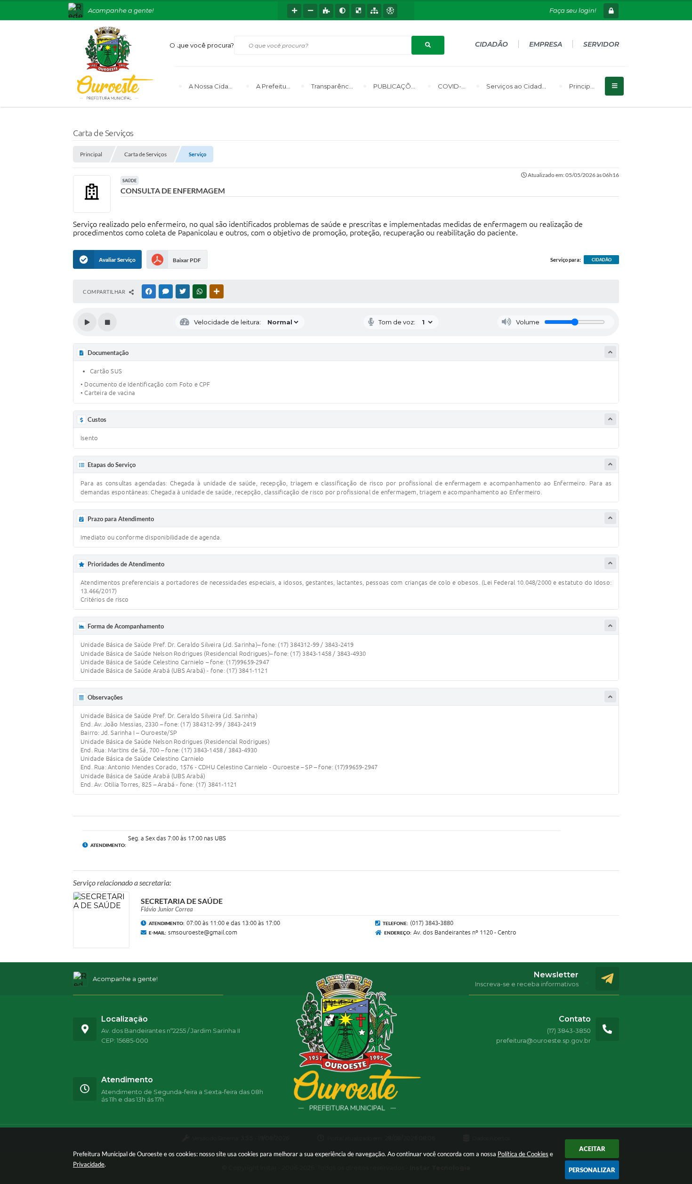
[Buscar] (427, 45)
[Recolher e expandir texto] (610, 352)
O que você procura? (201, 45)
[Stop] (107, 322)
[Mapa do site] (374, 11)
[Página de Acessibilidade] (390, 11)
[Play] (87, 322)
